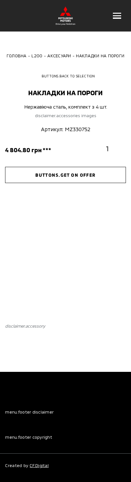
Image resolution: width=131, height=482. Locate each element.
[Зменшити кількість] (95, 148)
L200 (36, 55)
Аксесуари (59, 55)
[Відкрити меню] (117, 16)
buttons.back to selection (68, 76)
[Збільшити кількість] (120, 148)
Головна (17, 55)
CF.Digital (39, 465)
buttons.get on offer (65, 175)
